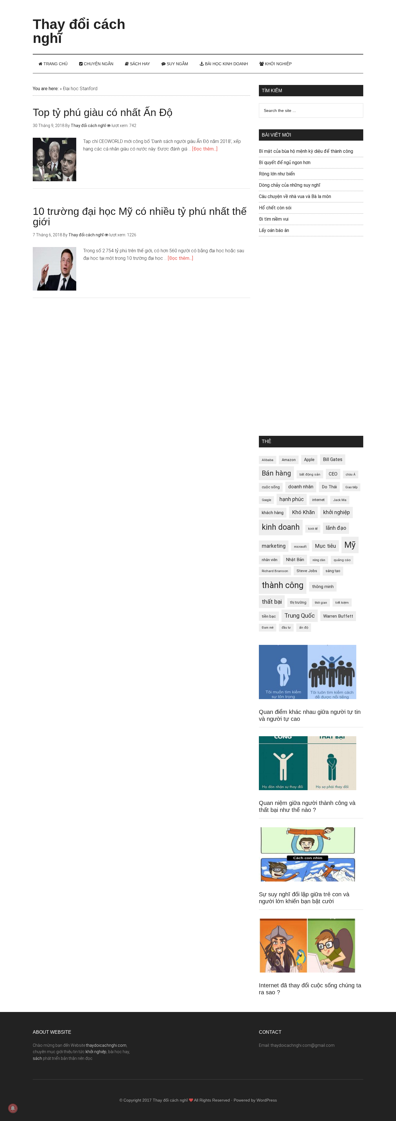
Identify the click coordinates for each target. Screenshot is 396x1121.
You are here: (46, 88)
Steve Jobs (307, 570)
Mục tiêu (325, 546)
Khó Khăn (303, 512)
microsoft (300, 547)
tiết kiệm (342, 603)
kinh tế (312, 529)
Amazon (289, 460)
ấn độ (303, 627)
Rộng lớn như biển (277, 174)
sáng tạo (333, 571)
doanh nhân (300, 486)
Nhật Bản (295, 559)
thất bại (272, 601)
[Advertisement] (257, 22)
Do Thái (329, 486)
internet (318, 500)
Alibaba (267, 460)
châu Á (350, 474)
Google (266, 500)
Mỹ (350, 545)
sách (37, 1058)
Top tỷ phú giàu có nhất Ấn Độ (102, 112)
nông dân (319, 560)
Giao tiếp (351, 487)
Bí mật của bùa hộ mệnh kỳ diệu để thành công (306, 151)
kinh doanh (281, 527)
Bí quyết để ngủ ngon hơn (284, 162)
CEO (333, 474)
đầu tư (286, 628)
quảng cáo (342, 560)
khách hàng (273, 512)
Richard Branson (275, 571)
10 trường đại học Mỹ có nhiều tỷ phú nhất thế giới (140, 216)
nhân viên (269, 560)
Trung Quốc (299, 615)
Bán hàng (276, 473)
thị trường (298, 602)
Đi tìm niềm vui (273, 219)
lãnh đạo (336, 528)
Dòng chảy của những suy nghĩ (289, 185)
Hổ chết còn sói (275, 208)
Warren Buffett (338, 616)
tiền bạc (269, 616)
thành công (283, 585)
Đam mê (267, 628)
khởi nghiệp (336, 512)
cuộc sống (271, 487)
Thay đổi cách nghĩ (79, 31)
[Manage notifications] (12, 1108)
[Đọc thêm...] (204, 149)
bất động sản (309, 474)
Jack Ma (339, 500)
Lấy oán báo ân (274, 230)
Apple (309, 459)
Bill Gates (332, 459)
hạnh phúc (291, 499)
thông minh (323, 586)
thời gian (321, 603)
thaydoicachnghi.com (106, 1045)
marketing (274, 546)
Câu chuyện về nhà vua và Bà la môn (295, 196)
